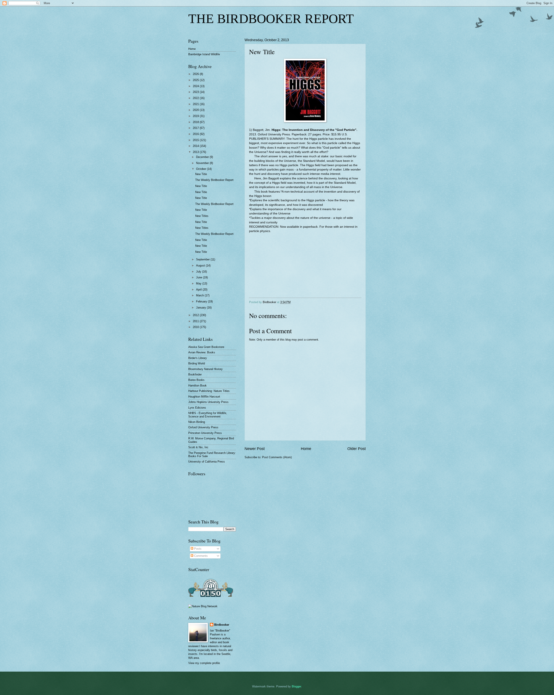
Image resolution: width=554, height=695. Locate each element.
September (203, 259)
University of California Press (206, 461)
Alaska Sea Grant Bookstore (206, 347)
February (202, 301)
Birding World (196, 363)
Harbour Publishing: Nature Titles (209, 391)
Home (306, 449)
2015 (196, 140)
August (201, 265)
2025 (196, 80)
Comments (200, 555)
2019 (196, 116)
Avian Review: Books (201, 352)
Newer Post (255, 449)
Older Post (356, 449)
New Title (201, 174)
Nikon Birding (196, 422)
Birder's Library (197, 358)
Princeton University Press (205, 433)
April (199, 289)
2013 (196, 152)
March (200, 295)
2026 (196, 74)
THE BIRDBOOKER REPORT (271, 18)
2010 (196, 327)
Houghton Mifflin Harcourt (204, 396)
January (201, 307)
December (203, 157)
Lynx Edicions (197, 407)
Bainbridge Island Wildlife (204, 54)
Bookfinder (195, 374)
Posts (197, 548)
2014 (196, 146)
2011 (196, 321)
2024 (196, 86)
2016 (196, 134)
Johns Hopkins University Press (208, 402)
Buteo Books (196, 380)
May (199, 283)
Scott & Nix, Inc (198, 447)
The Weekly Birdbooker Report (214, 180)
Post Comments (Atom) (277, 457)
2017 (196, 128)
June (199, 277)
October (201, 169)
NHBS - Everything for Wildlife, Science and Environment (207, 414)
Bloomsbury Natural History (205, 369)
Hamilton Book (197, 385)
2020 (196, 110)
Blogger (296, 686)
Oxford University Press (203, 427)
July (199, 271)
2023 (196, 92)
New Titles (201, 216)
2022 (196, 98)
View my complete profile (204, 663)
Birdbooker (221, 624)
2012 (196, 315)
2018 (196, 122)
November (203, 163)
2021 (196, 104)
